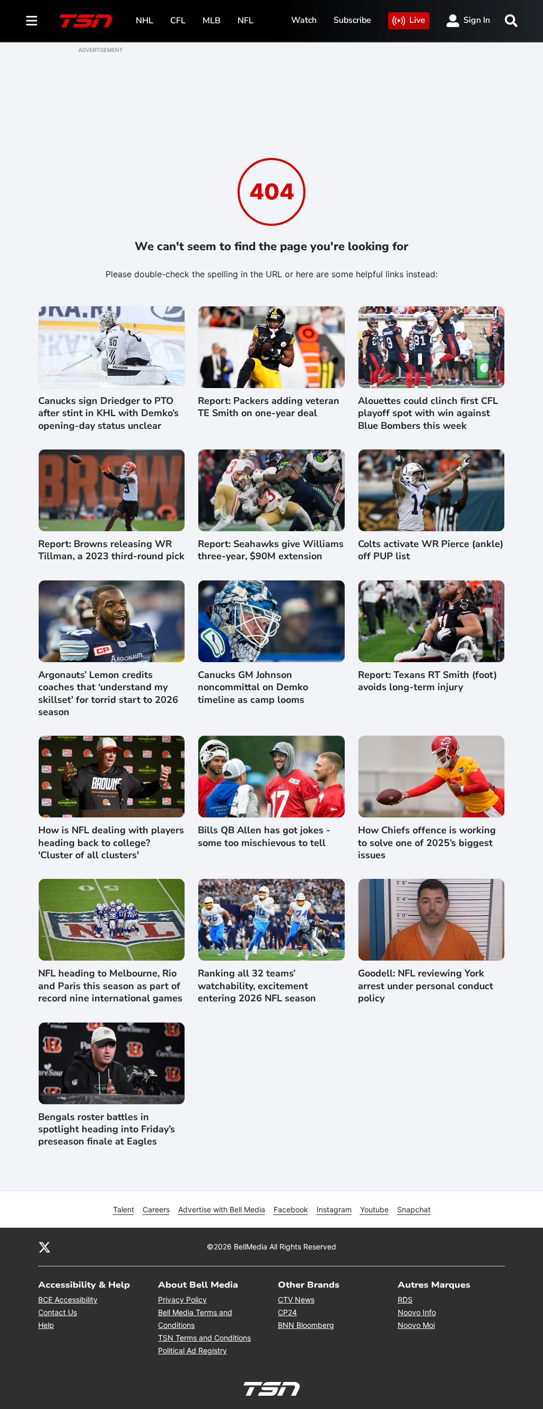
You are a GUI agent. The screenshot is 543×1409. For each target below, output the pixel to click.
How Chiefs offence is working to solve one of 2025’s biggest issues (427, 842)
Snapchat (414, 1209)
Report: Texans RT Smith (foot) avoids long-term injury (427, 681)
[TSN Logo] (85, 21)
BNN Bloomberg (306, 1324)
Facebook (291, 1209)
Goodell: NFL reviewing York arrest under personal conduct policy (425, 986)
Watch (304, 20)
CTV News (296, 1299)
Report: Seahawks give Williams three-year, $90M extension (271, 550)
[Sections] (31, 20)
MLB (212, 21)
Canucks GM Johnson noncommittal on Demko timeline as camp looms (253, 687)
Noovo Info (417, 1312)
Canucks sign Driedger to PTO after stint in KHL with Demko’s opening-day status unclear (108, 413)
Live (417, 20)
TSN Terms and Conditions (204, 1337)
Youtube (374, 1209)
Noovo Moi (416, 1324)
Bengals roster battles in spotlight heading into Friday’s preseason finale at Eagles (106, 1129)
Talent (123, 1209)
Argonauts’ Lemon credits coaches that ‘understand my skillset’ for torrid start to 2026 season (108, 693)
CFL (178, 21)
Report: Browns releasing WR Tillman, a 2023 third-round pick (111, 550)
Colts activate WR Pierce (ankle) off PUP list (430, 550)
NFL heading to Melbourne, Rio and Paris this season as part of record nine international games (110, 986)
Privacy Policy (182, 1299)
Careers (156, 1209)
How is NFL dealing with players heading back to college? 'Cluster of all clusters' (111, 842)
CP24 (287, 1312)
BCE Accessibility (68, 1299)
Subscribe (352, 20)
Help (46, 1324)
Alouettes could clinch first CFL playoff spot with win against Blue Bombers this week (428, 413)
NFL (245, 21)
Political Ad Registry (192, 1350)
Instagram (334, 1209)
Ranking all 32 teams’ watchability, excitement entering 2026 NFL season (257, 986)
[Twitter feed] (44, 1246)
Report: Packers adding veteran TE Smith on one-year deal (268, 407)
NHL (144, 21)
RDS (405, 1299)
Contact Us (57, 1312)
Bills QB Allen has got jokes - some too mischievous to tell (264, 836)
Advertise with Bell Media (221, 1209)
